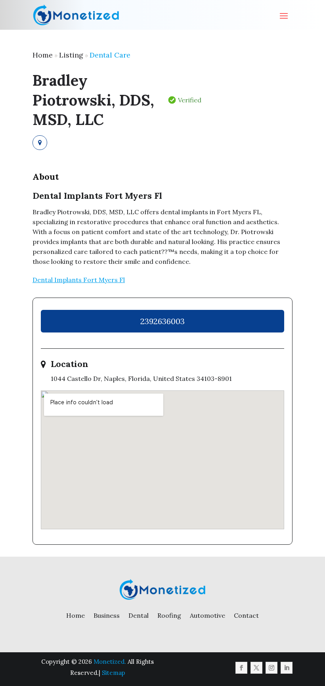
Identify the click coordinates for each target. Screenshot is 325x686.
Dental (138, 615)
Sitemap (113, 672)
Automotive (207, 615)
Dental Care (110, 55)
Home (42, 55)
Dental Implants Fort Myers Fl (78, 280)
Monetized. (110, 661)
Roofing (169, 615)
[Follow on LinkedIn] (286, 668)
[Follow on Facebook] (241, 668)
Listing (71, 55)
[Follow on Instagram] (271, 668)
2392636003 (162, 321)
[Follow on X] (256, 668)
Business (107, 615)
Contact (246, 615)
